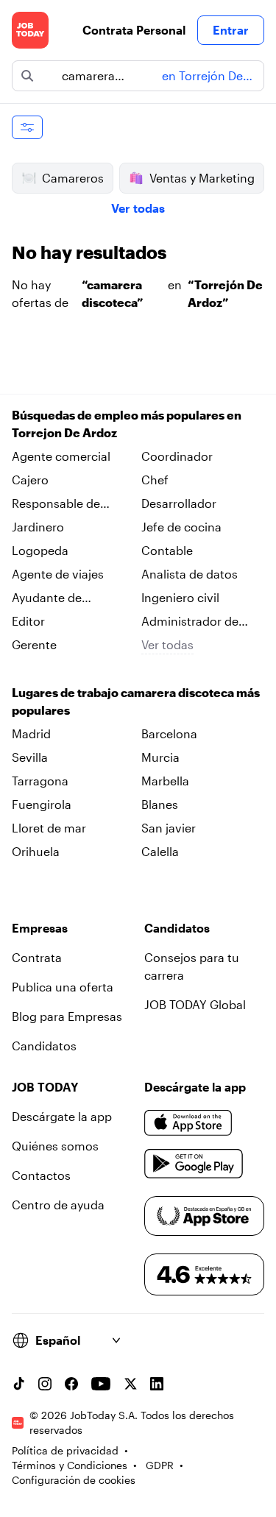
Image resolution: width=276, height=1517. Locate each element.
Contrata (37, 957)
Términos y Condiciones (69, 1465)
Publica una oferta (62, 987)
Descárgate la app (62, 1116)
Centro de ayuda (58, 1205)
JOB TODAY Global (195, 1004)
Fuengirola (41, 804)
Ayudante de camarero (47, 598)
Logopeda (40, 550)
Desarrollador (178, 503)
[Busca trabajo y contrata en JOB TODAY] (30, 30)
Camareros (73, 178)
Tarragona (40, 781)
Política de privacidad (65, 1450)
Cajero (30, 480)
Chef (155, 480)
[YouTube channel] (100, 1383)
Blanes (159, 804)
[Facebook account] (71, 1383)
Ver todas (138, 208)
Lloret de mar (49, 828)
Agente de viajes (58, 574)
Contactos (41, 1175)
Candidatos (44, 1046)
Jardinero (38, 527)
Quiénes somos (55, 1146)
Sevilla (30, 757)
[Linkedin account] (156, 1383)
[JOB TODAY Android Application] (194, 1163)
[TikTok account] (18, 1383)
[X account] (130, 1383)
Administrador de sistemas (189, 622)
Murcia (160, 757)
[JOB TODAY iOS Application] (188, 1122)
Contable (167, 550)
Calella (160, 851)
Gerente (34, 644)
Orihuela (36, 851)
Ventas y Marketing (202, 178)
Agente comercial (61, 456)
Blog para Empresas (67, 1016)
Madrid (31, 733)
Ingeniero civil (180, 597)
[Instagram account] (45, 1383)
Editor (28, 621)
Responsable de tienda (56, 504)
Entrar (231, 30)
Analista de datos (189, 574)
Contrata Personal (133, 30)
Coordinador (177, 456)
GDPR (160, 1465)
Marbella (165, 781)
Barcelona (169, 733)
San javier (168, 828)
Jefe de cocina (181, 527)
